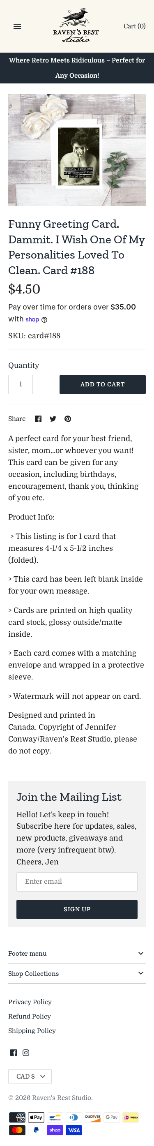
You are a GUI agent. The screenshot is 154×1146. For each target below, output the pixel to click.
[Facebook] (13, 1055)
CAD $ (25, 1076)
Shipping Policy (32, 1031)
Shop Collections (33, 973)
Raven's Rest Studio (61, 1098)
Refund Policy (29, 1016)
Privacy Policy (30, 1002)
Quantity (23, 365)
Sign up (77, 909)
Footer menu (27, 953)
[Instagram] (26, 1055)
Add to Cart (102, 384)
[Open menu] (17, 26)
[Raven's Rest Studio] (77, 27)
